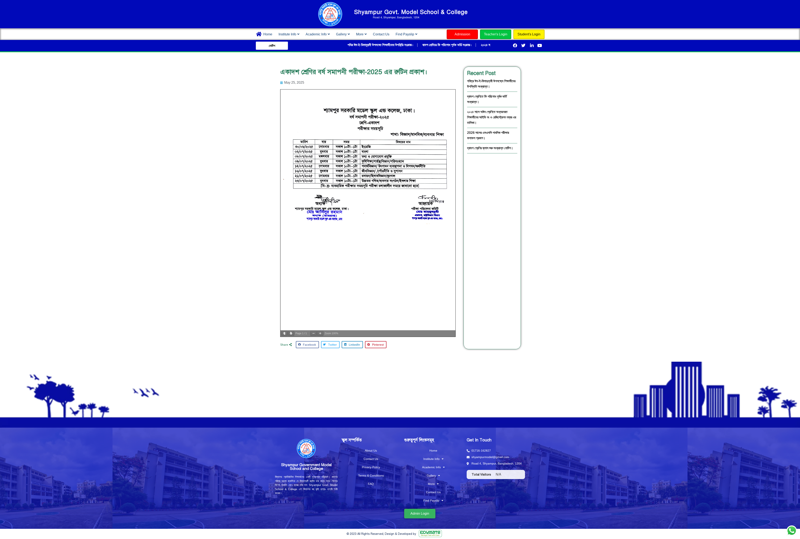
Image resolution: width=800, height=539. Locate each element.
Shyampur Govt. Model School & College (411, 12)
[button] (288, 344)
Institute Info (287, 34)
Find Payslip (405, 34)
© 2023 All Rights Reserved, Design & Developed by (381, 534)
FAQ (371, 484)
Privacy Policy (371, 467)
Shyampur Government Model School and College (306, 467)
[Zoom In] (320, 333)
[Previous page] (284, 333)
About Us (371, 450)
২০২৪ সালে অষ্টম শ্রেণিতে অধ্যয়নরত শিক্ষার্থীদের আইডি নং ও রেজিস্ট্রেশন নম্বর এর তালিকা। (491, 117)
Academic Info (316, 34)
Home (267, 34)
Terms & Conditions (371, 475)
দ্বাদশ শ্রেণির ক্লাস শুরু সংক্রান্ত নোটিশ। (490, 148)
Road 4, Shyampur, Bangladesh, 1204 (396, 17)
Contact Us (381, 34)
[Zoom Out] (313, 333)
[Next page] (291, 333)
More (360, 34)
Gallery (341, 34)
